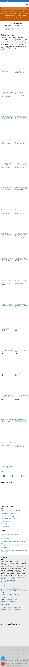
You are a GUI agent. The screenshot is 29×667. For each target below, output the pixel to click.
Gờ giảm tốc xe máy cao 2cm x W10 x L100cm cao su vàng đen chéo (7, 211)
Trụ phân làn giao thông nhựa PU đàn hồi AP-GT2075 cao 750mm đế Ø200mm (7, 282)
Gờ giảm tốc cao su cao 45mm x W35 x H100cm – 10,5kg (20, 141)
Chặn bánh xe (23, 11)
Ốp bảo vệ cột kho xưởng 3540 (6, 373)
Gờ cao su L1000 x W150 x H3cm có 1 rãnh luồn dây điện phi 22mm (21, 444)
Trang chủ (9, 23)
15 (19, 476)
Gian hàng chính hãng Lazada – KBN (11, 609)
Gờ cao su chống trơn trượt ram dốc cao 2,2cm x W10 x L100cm (7, 94)
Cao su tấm (19, 13)
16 (22, 476)
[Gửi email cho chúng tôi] (7, 581)
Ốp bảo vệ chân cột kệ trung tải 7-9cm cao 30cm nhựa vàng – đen (21, 397)
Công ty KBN (4, 37)
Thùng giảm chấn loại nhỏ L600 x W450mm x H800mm (7, 305)
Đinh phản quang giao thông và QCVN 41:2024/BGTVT (10, 546)
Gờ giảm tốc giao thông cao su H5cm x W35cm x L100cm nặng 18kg (21, 70)
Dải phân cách (12, 17)
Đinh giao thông (6, 15)
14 (17, 476)
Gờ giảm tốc (17, 11)
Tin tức (3, 524)
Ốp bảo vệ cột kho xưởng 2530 (6, 351)
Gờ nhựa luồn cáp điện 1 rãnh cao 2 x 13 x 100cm (6, 443)
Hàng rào (6, 17)
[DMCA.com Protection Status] (11, 615)
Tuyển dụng (4, 526)
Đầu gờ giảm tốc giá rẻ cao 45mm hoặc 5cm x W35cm (21, 188)
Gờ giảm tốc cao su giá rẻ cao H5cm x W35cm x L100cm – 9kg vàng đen (6, 165)
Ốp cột (2, 13)
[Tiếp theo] (25, 476)
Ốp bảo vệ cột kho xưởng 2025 (20, 328)
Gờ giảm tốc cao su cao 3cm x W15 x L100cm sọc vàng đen (21, 211)
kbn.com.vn (13, 599)
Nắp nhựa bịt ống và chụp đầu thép (20, 656)
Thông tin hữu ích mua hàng (8, 518)
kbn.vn (7, 599)
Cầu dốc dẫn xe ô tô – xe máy (8, 650)
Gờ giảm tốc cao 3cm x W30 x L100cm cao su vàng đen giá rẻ (21, 117)
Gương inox (11, 11)
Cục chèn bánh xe (5, 651)
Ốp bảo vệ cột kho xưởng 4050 (20, 373)
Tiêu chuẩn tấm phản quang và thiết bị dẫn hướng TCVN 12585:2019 (13, 538)
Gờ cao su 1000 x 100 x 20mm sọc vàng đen (20, 93)
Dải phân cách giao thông (8, 655)
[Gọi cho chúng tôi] (18, 1)
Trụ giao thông (18, 15)
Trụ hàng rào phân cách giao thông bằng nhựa (6, 69)
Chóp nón (13, 15)
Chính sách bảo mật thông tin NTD (10, 511)
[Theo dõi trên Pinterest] (19, 1)
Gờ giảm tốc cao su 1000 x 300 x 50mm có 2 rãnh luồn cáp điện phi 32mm (7, 258)
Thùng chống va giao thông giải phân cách (7, 328)
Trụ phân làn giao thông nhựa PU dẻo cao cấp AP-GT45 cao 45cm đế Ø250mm (21, 258)
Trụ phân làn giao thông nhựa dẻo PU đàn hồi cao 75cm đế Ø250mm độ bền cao (7, 468)
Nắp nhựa (18, 17)
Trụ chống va (25, 13)
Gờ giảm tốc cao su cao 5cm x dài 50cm (7, 420)
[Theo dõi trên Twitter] (5, 581)
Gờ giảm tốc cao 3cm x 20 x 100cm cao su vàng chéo (7, 234)
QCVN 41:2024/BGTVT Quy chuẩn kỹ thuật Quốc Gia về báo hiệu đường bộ (14, 551)
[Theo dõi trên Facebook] (14, 1)
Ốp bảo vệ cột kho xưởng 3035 (20, 351)
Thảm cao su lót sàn (15, 652)
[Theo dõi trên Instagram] (15, 1)
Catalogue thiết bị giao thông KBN (9, 534)
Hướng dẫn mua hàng (6, 516)
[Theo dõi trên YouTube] (22, 1)
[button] (27, 4)
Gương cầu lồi (18, 650)
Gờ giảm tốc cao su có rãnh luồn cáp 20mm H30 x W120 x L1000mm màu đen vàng (21, 420)
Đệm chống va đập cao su (22, 651)
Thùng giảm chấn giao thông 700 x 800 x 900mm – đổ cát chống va (21, 305)
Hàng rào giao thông (19, 654)
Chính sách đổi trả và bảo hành (9, 513)
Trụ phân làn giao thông (13, 42)
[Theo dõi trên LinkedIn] (12, 581)
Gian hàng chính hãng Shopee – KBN (11, 607)
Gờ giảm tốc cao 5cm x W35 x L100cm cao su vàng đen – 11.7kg (21, 165)
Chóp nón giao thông (10, 654)
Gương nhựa (5, 11)
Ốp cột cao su (13, 651)
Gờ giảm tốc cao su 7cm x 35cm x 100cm (6, 188)
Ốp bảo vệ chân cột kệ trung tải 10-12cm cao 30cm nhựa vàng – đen (7, 397)
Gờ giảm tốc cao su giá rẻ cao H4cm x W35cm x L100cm (6, 141)
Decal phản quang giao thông (21, 649)
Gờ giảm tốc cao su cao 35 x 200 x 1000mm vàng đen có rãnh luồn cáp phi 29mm (7, 117)
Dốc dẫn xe (7, 13)
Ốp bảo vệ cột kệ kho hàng (6, 656)
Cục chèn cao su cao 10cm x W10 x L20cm (21, 281)
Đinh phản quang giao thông (8, 649)
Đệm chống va (13, 13)
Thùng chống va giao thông (20, 655)
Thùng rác (22, 17)
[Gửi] (26, 8)
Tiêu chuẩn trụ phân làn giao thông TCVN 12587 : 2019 (13, 542)
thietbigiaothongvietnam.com (8, 601)
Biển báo (24, 15)
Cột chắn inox (14, 20)
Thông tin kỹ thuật (5, 521)
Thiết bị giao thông (9, 653)
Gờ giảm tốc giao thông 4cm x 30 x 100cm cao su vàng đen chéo (21, 234)
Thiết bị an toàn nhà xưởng (10, 657)
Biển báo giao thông (17, 648)
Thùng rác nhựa (20, 657)
